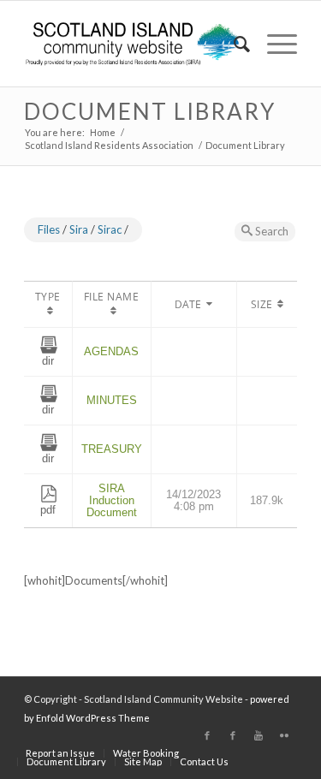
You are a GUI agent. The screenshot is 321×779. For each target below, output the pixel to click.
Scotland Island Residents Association (109, 145)
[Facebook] (207, 735)
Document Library (150, 111)
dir (48, 360)
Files (49, 229)
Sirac (110, 229)
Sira (78, 229)
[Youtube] (258, 735)
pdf (48, 509)
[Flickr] (284, 735)
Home (103, 132)
